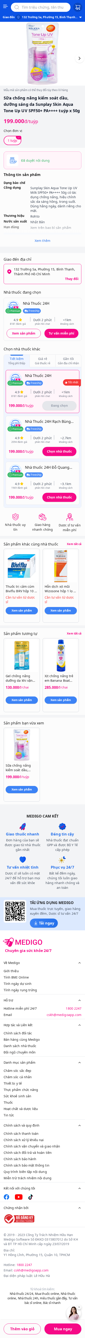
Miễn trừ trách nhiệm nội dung (27, 1178)
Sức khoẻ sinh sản (17, 1096)
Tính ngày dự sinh (18, 983)
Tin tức (9, 1115)
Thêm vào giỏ (22, 1328)
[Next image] (79, 58)
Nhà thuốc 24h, (28, 1298)
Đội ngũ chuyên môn (20, 1052)
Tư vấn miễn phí (61, 333)
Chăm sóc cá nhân (18, 1077)
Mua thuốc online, (47, 1294)
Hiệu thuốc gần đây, (54, 1298)
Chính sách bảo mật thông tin (26, 1165)
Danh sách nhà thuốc (20, 1046)
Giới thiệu (11, 971)
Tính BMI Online (16, 977)
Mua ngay (63, 1328)
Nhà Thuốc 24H (36, 303)
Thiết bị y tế (13, 1083)
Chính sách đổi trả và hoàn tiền (28, 1152)
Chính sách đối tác (18, 1033)
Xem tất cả (74, 544)
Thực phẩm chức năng (21, 1090)
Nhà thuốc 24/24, (22, 1294)
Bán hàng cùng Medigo (22, 1039)
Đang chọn (59, 405)
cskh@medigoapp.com (64, 1015)
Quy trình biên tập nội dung (25, 1172)
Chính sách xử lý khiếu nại (24, 1140)
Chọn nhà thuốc (59, 451)
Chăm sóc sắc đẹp (17, 1070)
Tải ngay (46, 923)
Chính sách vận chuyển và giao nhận (32, 1146)
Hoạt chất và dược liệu (21, 1109)
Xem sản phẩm (24, 333)
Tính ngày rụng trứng (20, 990)
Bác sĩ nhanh (52, 1303)
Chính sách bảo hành (20, 1159)
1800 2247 (73, 1008)
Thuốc (8, 1102)
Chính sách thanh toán (21, 1133)
